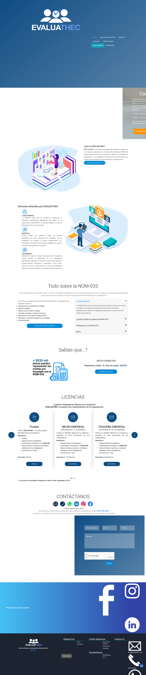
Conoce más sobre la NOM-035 (44, 325)
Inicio (94, 37)
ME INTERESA (73, 464)
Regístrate (110, 45)
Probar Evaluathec (106, 371)
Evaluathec (80, 644)
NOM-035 (122, 37)
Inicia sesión (98, 45)
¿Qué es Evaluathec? (108, 37)
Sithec (78, 642)
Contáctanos (108, 41)
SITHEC (33, 651)
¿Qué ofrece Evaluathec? (94, 162)
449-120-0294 (103, 511)
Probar (34, 464)
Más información (18, 131)
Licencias (96, 41)
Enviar (109, 563)
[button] (71, 478)
